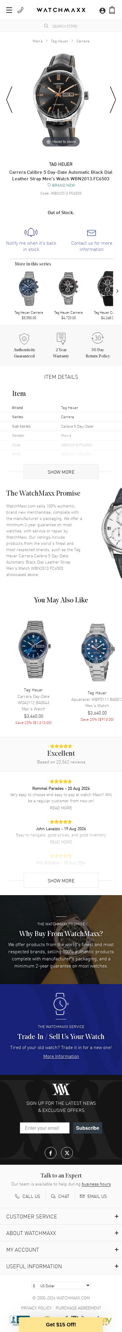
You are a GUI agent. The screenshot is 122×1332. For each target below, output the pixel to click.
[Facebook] (51, 1153)
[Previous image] (9, 100)
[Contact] (20, 10)
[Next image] (113, 100)
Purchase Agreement (78, 1307)
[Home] (61, 10)
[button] (112, 10)
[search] (46, 25)
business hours (96, 1183)
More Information (61, 1055)
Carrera (82, 41)
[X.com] (67, 1153)
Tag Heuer (59, 41)
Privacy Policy (36, 1307)
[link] (31, 240)
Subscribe (87, 1127)
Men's (38, 41)
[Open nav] (9, 10)
